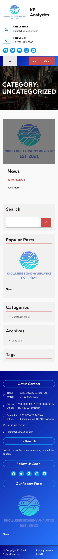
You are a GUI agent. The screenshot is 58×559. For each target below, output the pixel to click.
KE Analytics (39, 12)
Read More (13, 188)
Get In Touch (42, 60)
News (9, 289)
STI (41, 554)
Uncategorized (19, 316)
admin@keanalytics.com (25, 31)
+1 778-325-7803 (17, 425)
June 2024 (17, 340)
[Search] (46, 222)
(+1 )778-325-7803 (23, 42)
